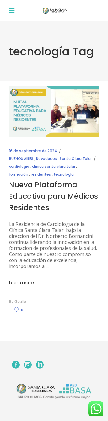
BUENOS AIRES (21, 158)
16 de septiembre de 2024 (33, 150)
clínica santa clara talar (53, 166)
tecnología (64, 174)
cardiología (19, 166)
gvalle (20, 301)
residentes (41, 174)
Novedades (46, 158)
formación (18, 174)
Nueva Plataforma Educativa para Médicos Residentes (53, 196)
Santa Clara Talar (76, 158)
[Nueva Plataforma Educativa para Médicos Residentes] (54, 111)
